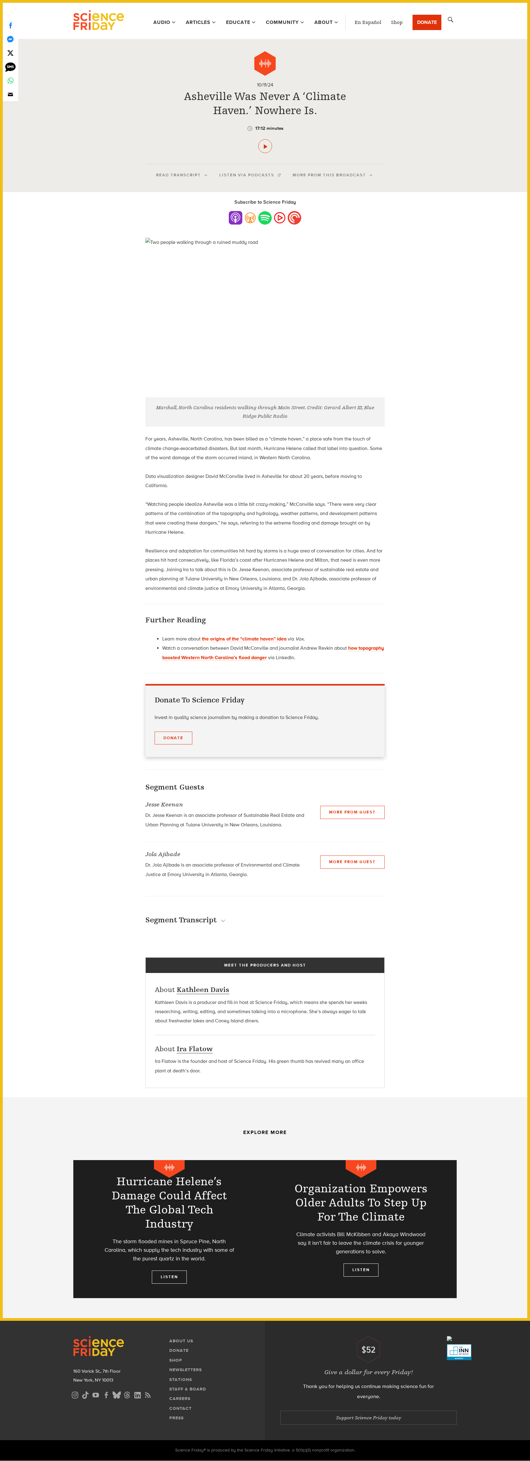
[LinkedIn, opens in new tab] (137, 1394)
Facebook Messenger (10, 39)
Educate (238, 22)
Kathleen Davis (203, 990)
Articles (198, 22)
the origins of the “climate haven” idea (244, 639)
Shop (397, 22)
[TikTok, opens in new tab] (85, 1394)
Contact (180, 1408)
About (323, 22)
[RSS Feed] (147, 1394)
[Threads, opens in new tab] (127, 1394)
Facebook (10, 25)
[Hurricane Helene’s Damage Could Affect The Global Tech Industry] (169, 1229)
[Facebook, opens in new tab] (106, 1394)
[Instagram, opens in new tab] (74, 1394)
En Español (368, 22)
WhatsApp (10, 80)
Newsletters (185, 1369)
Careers (179, 1398)
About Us (181, 1341)
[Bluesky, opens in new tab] (116, 1394)
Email (10, 94)
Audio (161, 22)
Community (282, 22)
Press (176, 1418)
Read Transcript (178, 175)
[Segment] (265, 63)
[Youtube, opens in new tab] (95, 1394)
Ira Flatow (195, 1049)
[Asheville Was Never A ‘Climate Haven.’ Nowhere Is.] (265, 146)
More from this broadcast (329, 175)
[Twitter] (10, 53)
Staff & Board (187, 1389)
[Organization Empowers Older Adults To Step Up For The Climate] (361, 1229)
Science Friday (98, 21)
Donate (427, 22)
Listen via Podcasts (246, 175)
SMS (10, 67)
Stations (180, 1379)
